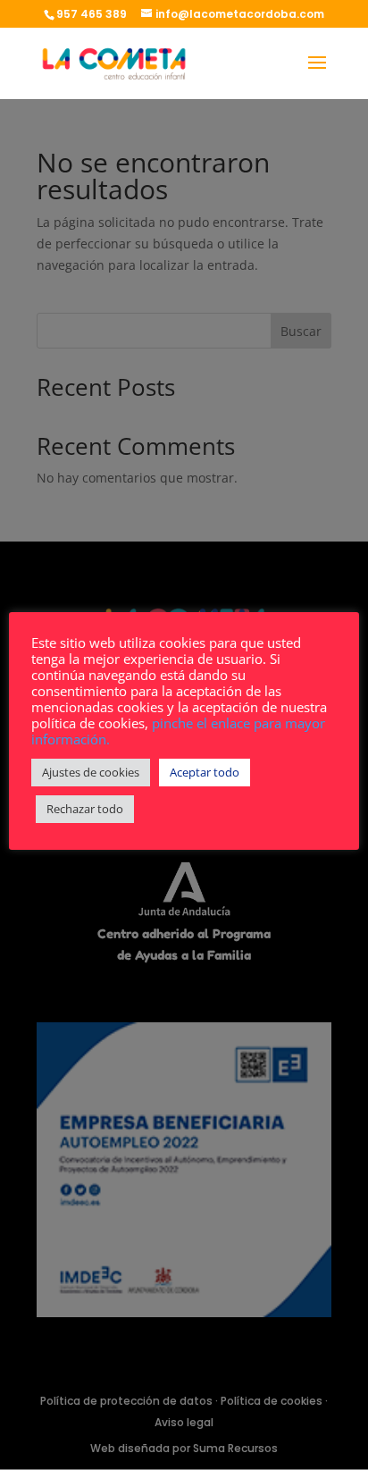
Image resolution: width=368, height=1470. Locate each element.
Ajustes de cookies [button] (90, 772)
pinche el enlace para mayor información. (178, 731)
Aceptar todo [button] (204, 772)
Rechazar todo (84, 809)
